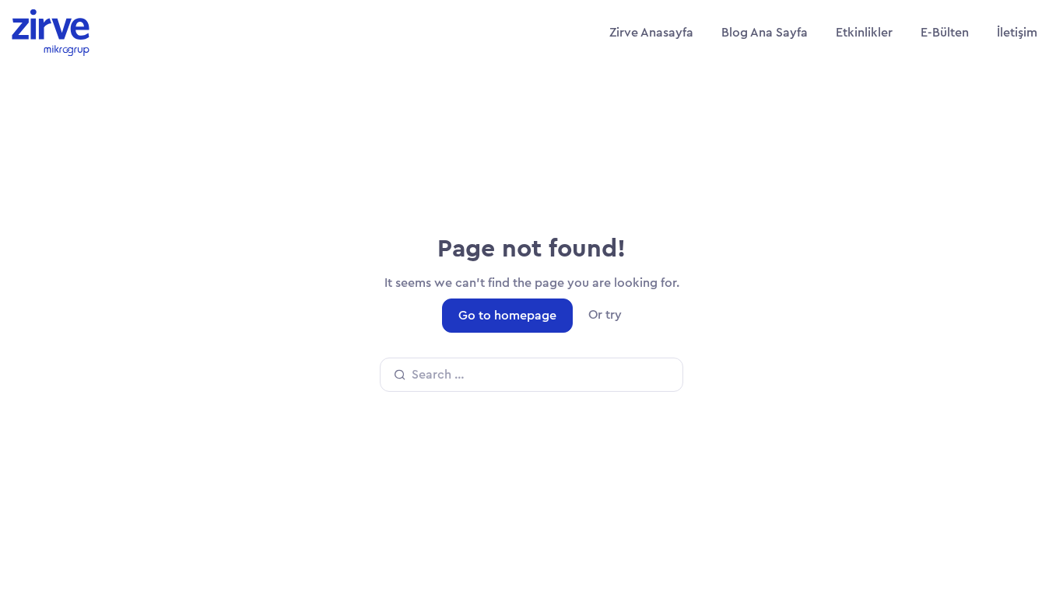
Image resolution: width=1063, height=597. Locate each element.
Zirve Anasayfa (651, 32)
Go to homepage (507, 315)
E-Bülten (945, 32)
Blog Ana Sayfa (764, 32)
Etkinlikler (864, 32)
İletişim (1017, 32)
